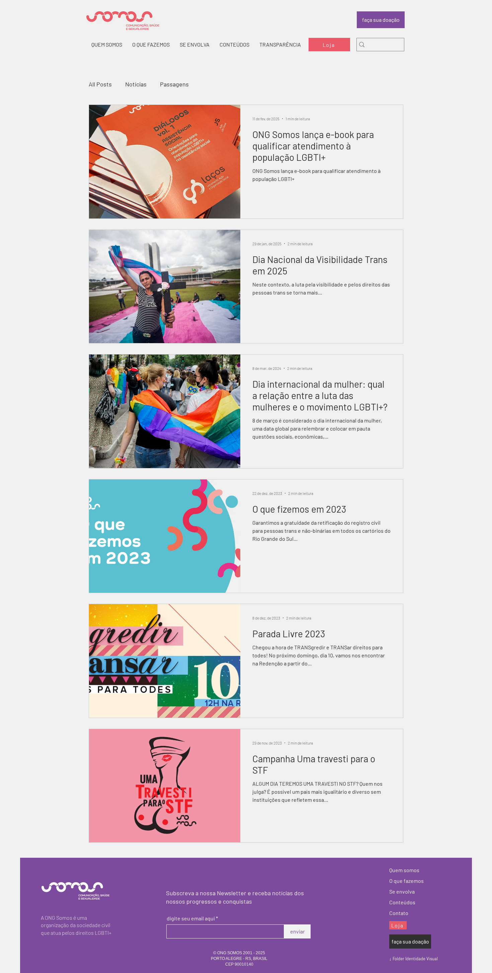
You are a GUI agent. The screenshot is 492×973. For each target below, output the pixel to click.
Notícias (136, 84)
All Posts (100, 84)
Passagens (174, 84)
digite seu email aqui (191, 918)
